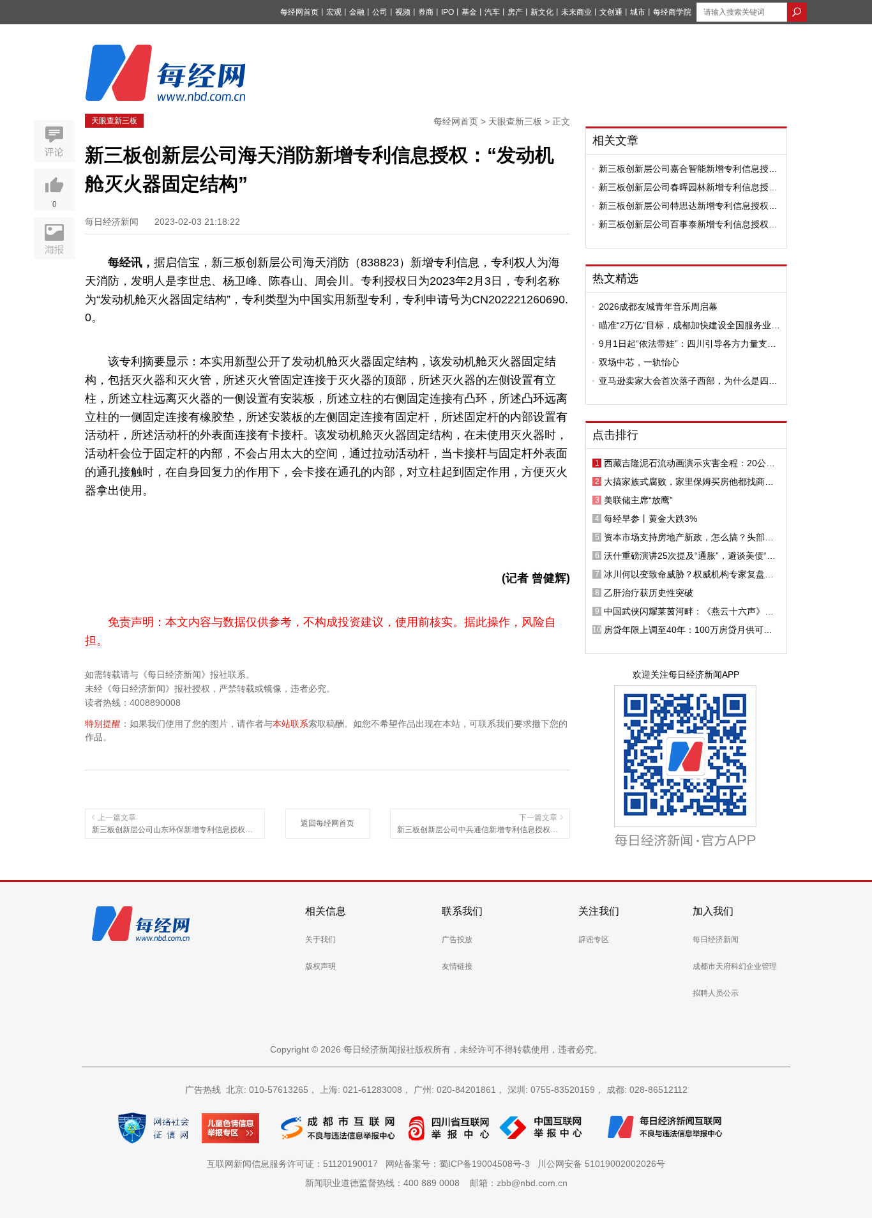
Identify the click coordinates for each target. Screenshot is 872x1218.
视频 (402, 12)
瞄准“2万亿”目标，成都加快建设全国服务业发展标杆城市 (689, 325)
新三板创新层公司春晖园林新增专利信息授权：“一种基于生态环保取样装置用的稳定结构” (685, 187)
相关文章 (615, 140)
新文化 (541, 12)
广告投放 (457, 939)
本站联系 (290, 724)
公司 (379, 12)
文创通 (610, 12)
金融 (357, 12)
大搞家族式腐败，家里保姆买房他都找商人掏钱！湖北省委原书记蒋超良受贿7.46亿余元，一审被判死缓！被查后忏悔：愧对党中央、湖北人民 (689, 481)
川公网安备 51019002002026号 (601, 1164)
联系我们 (462, 911)
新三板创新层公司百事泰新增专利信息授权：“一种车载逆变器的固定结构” (688, 224)
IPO (447, 12)
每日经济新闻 (716, 939)
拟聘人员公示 (716, 993)
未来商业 (576, 12)
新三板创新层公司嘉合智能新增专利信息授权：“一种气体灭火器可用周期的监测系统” (684, 168)
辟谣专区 (593, 939)
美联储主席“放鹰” (638, 500)
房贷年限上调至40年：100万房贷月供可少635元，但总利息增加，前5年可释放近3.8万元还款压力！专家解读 (692, 629)
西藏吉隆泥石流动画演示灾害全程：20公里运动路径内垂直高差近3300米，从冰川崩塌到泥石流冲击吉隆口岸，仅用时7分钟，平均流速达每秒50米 (691, 463)
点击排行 (615, 435)
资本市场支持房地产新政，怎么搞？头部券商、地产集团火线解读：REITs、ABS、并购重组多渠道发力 (691, 537)
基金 (469, 12)
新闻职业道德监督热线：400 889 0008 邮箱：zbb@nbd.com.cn (436, 1183)
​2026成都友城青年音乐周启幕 (658, 306)
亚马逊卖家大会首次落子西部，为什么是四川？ (684, 380)
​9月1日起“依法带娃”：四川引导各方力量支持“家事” (687, 343)
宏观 (334, 12)
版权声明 (320, 966)
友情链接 (457, 966)
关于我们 (320, 939)
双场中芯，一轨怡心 (639, 362)
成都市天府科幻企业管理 (735, 966)
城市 (637, 12)
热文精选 (615, 278)
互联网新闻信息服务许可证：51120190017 (295, 1164)
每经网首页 (299, 12)
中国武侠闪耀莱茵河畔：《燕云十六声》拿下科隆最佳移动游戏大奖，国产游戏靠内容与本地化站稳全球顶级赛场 (689, 611)
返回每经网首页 (327, 823)
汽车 (492, 12)
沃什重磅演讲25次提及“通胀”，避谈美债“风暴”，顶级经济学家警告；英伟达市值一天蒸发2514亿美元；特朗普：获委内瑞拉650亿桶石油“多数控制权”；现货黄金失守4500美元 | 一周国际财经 (690, 555)
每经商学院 (672, 12)
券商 (425, 12)
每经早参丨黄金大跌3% (650, 518)
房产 (515, 12)
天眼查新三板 (114, 120)
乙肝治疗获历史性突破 (648, 592)
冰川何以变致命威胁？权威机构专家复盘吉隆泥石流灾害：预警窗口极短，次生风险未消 (689, 574)
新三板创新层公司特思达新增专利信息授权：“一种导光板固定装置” (688, 205)
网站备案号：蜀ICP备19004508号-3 (460, 1164)
